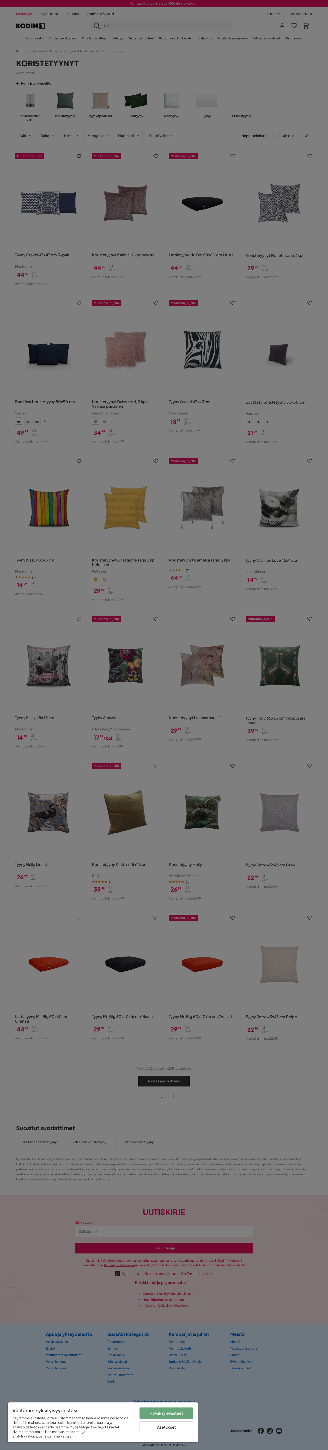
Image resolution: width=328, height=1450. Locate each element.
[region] (103, 1422)
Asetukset (166, 1427)
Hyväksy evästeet (166, 1413)
